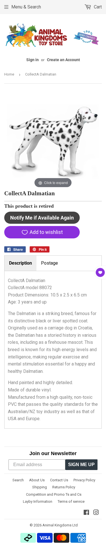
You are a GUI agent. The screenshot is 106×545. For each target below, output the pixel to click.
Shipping (39, 487)
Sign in (32, 59)
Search (18, 480)
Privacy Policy (84, 480)
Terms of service (71, 501)
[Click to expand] (53, 140)
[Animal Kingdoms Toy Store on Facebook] (86, 513)
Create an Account (63, 59)
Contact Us (59, 480)
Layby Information (37, 501)
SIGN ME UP (81, 464)
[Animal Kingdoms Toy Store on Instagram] (96, 513)
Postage (49, 263)
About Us (37, 480)
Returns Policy (63, 487)
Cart (97, 7)
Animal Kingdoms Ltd (60, 525)
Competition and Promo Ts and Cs (53, 494)
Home (9, 74)
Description (20, 263)
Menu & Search (26, 7)
